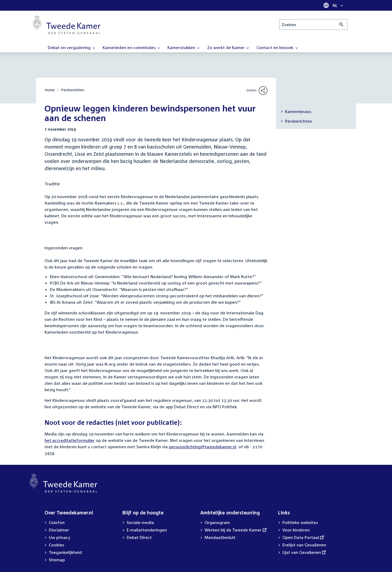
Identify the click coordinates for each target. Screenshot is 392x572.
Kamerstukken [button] (181, 47)
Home (50, 89)
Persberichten (72, 89)
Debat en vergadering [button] (70, 47)
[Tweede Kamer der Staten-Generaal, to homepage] (67, 24)
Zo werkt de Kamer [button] (226, 47)
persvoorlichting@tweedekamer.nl (202, 446)
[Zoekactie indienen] (341, 24)
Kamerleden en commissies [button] (130, 47)
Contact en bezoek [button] (275, 47)
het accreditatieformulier (70, 440)
